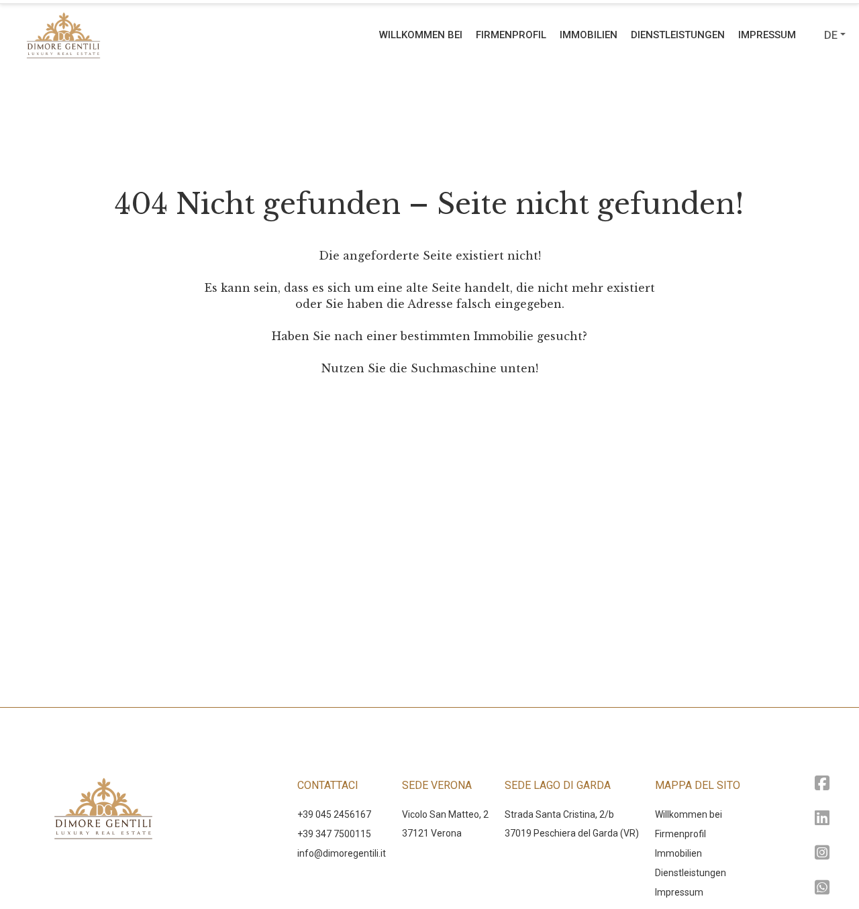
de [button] (831, 35)
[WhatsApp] (822, 888)
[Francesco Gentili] (143, 34)
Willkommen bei (420, 35)
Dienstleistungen (678, 35)
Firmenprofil (511, 35)
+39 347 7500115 (334, 833)
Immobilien (588, 35)
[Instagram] (822, 854)
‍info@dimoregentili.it (341, 853)
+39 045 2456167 (334, 814)
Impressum (767, 35)
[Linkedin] (822, 819)
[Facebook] (822, 784)
